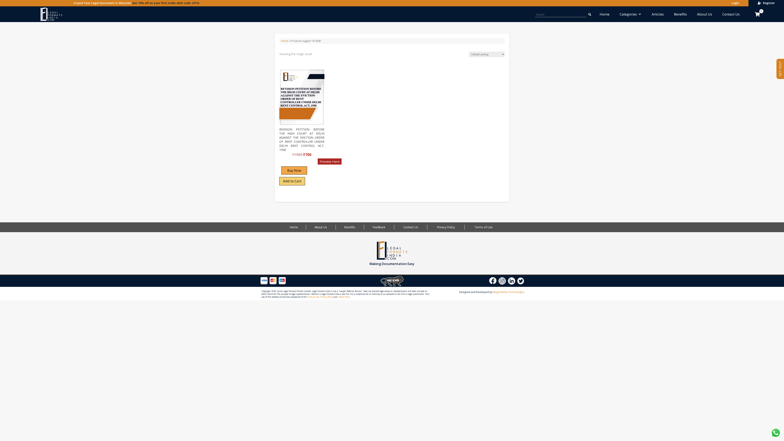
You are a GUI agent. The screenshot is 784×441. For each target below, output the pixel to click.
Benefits (680, 14)
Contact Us (731, 14)
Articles (658, 14)
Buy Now (294, 170)
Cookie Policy (344, 296)
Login (734, 3)
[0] (757, 14)
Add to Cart (292, 181)
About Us (704, 14)
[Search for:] (589, 14)
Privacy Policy (446, 227)
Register (768, 3)
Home (604, 14)
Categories (628, 14)
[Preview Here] (291, 163)
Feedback (379, 227)
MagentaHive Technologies (508, 292)
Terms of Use (483, 227)
